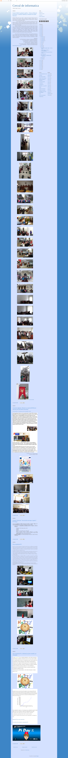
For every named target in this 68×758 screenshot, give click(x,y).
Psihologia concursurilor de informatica (42, 92)
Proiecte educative (42, 16)
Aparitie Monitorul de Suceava (17, 45)
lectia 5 (49, 83)
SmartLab (40, 75)
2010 (41, 69)
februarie (42, 57)
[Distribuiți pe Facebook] (23, 402)
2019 (41, 34)
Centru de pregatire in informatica (42, 80)
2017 (41, 60)
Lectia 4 (49, 82)
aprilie (42, 45)
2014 (41, 64)
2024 (41, 28)
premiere (49, 92)
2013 (41, 65)
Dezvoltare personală (42, 76)
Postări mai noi (15, 747)
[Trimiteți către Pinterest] (24, 402)
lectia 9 (49, 89)
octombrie (42, 39)
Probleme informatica (42, 88)
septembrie (42, 40)
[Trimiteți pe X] (22, 402)
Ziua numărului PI (17, 544)
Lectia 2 (49, 79)
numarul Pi (17, 657)
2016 (41, 61)
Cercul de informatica (26, 5)
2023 (41, 29)
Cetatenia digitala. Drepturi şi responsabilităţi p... (45, 50)
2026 (41, 25)
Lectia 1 (49, 76)
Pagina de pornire (24, 747)
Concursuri (40, 15)
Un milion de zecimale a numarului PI (20, 722)
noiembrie (42, 38)
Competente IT (41, 84)
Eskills (40, 87)
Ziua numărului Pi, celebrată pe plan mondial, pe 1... (46, 56)
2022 (41, 30)
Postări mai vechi (34, 747)
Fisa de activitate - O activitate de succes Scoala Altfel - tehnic (22, 411)
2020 (41, 33)
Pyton (40, 93)
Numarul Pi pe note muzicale (18, 719)
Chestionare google (42, 81)
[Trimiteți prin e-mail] (20, 402)
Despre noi (40, 12)
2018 (41, 35)
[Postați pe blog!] (21, 402)
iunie (42, 43)
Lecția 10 (49, 90)
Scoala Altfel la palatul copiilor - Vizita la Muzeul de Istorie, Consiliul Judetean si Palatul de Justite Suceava (25, 14)
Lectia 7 (49, 86)
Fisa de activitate (31, 399)
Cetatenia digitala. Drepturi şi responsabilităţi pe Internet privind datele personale (24, 408)
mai (41, 44)
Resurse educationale (42, 95)
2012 (41, 66)
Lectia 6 (49, 85)
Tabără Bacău (41, 96)
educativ (49, 75)
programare (49, 93)
